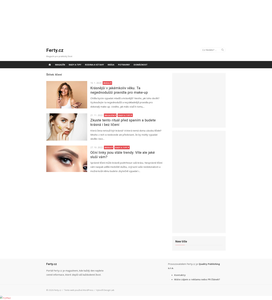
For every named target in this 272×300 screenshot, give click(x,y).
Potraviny (124, 64)
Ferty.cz (54, 50)
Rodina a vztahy (94, 64)
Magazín (60, 64)
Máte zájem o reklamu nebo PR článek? (197, 279)
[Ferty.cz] (49, 64)
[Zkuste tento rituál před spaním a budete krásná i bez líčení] (66, 127)
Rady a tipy (75, 64)
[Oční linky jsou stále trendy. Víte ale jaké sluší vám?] (66, 159)
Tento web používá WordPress (79, 290)
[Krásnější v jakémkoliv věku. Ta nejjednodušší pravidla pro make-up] (66, 94)
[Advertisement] (136, 22)
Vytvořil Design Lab (105, 290)
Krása (111, 64)
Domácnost (140, 64)
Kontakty (180, 275)
